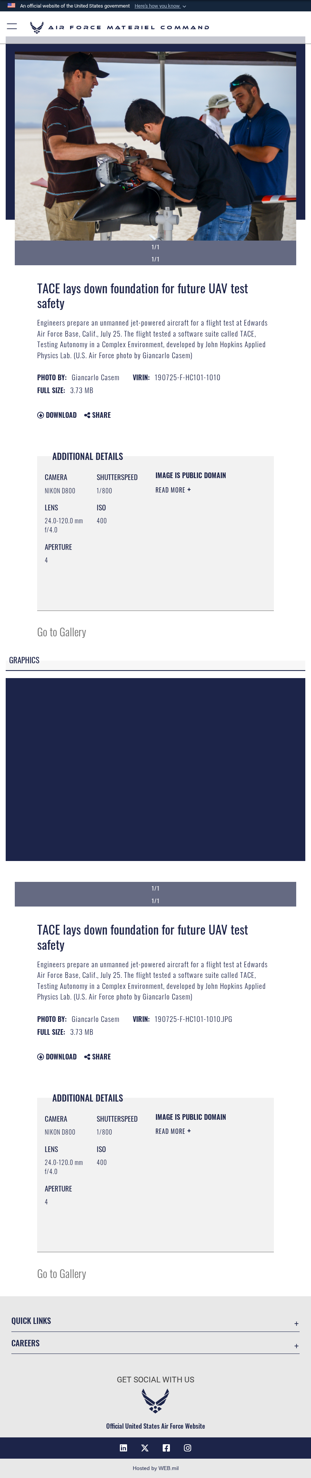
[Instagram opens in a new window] (187, 1448)
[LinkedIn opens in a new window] (123, 1448)
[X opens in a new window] (145, 1448)
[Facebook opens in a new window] (166, 1448)
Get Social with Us (155, 1379)
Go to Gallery (61, 631)
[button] (161, 6)
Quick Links (31, 1320)
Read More (171, 489)
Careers (25, 1343)
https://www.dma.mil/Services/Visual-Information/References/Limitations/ (202, 596)
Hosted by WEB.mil (156, 1468)
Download (60, 415)
